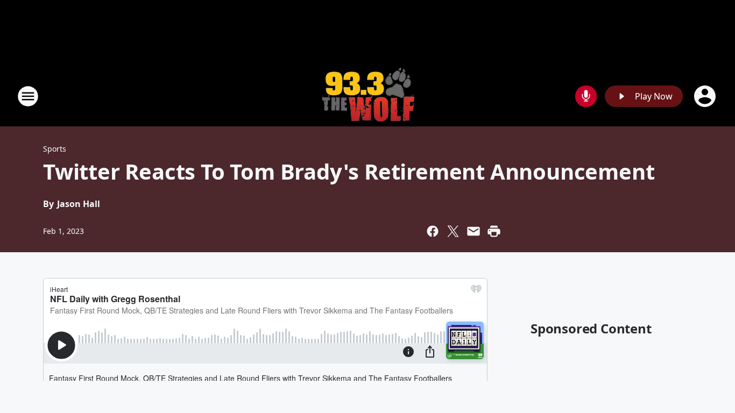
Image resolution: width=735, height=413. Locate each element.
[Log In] (706, 96)
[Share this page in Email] (473, 231)
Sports (54, 149)
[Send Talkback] (586, 96)
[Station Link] (367, 96)
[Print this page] (493, 231)
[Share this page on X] (453, 231)
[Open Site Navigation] (28, 96)
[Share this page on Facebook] (432, 231)
